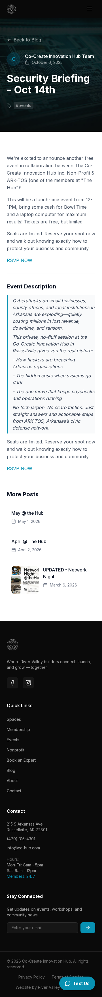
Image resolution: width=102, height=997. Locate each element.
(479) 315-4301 (21, 838)
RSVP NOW (19, 260)
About (12, 780)
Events (13, 739)
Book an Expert (21, 760)
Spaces (14, 719)
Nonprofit (15, 749)
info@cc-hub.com (23, 847)
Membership (18, 729)
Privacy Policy (31, 977)
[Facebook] (12, 682)
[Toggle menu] (89, 9)
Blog (11, 770)
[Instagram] (28, 682)
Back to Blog (27, 40)
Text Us (81, 983)
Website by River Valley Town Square (51, 987)
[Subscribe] (87, 927)
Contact (14, 790)
